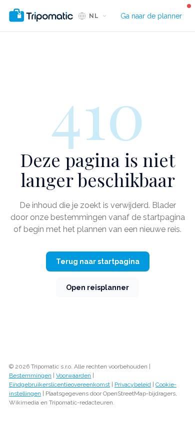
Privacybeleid (132, 384)
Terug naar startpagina (98, 262)
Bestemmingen (30, 375)
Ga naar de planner (151, 16)
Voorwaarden (73, 375)
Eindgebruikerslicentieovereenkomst (59, 384)
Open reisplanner (97, 288)
